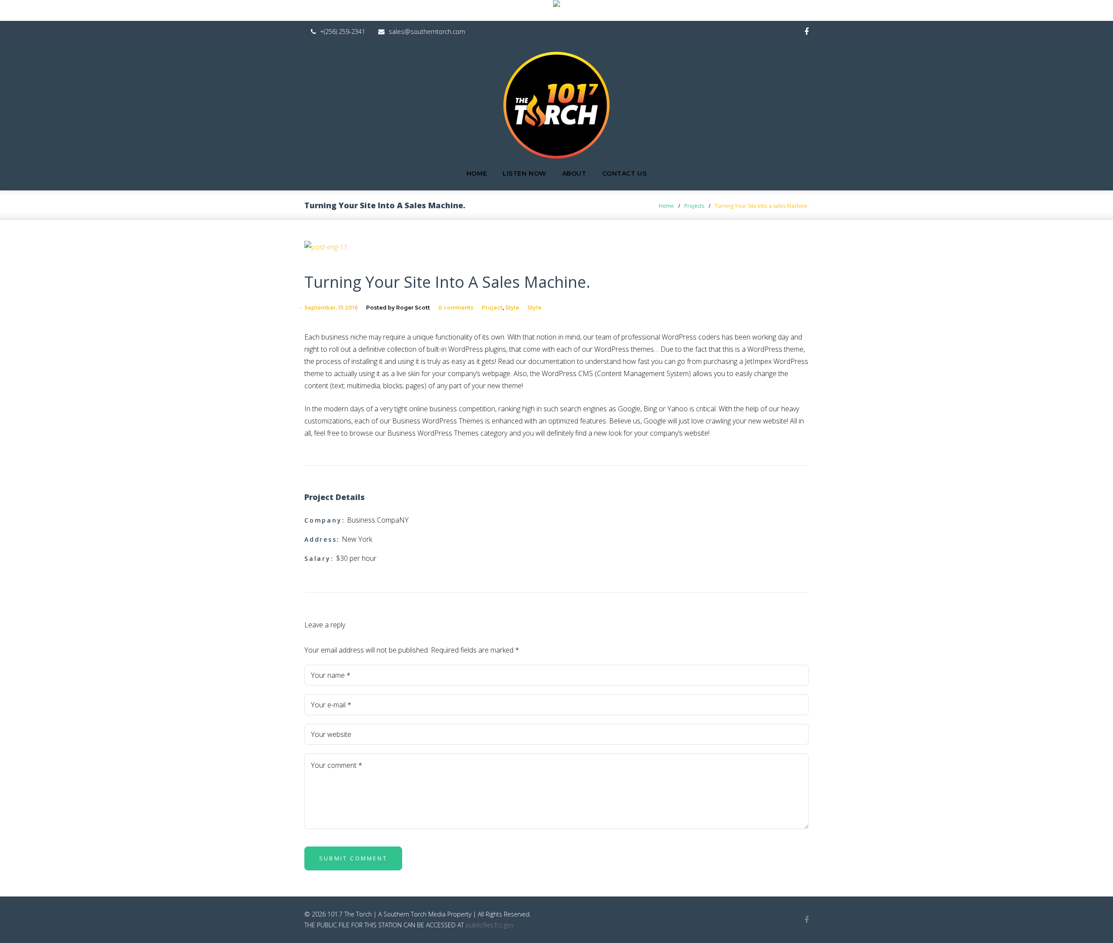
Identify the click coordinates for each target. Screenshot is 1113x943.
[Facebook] (806, 32)
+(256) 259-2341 (342, 31)
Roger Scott (413, 307)
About (574, 173)
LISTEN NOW (525, 173)
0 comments (455, 307)
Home (477, 173)
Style (512, 307)
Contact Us (624, 173)
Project (492, 307)
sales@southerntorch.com (427, 31)
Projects (694, 206)
